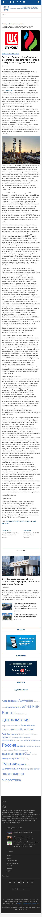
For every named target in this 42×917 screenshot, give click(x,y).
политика (30, 740)
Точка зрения (21, 551)
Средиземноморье (23, 750)
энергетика (5, 523)
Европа (9, 871)
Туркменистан (31, 759)
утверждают (9, 90)
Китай (31, 734)
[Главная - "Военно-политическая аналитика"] (21, 6)
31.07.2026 (18, 619)
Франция (28, 764)
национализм (7, 740)
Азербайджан (10, 521)
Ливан (13, 737)
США (27, 753)
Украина (21, 764)
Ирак (23, 729)
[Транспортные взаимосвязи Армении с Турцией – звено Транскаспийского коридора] (7, 606)
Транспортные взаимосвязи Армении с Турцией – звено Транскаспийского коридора (25, 606)
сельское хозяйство (7, 750)
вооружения (19, 713)
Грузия (25, 713)
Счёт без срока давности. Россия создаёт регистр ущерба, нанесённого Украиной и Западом (21, 581)
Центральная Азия (11, 769)
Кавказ (6, 733)
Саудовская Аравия (33, 746)
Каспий (21, 734)
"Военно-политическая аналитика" (28, 904)
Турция (33, 521)
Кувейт (35, 734)
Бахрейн (4, 707)
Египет (9, 729)
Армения (25, 700)
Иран (17, 521)
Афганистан (36, 701)
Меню (4, 15)
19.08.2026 (6, 587)
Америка (9, 868)
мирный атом (20, 737)
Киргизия (26, 734)
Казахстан (14, 734)
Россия (21, 521)
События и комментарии (10, 53)
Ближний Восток (12, 861)
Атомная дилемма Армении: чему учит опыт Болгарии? (25, 615)
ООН (18, 740)
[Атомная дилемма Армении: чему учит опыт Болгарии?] (7, 616)
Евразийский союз (11, 725)
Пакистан (22, 740)
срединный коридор (13, 754)
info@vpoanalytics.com (22, 889)
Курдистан (6, 737)
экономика (13, 774)
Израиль (15, 729)
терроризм (6, 759)
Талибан (34, 754)
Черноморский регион (30, 769)
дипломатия (15, 720)
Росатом (37, 740)
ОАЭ (15, 740)
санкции (27, 521)
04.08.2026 (18, 611)
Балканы (9, 866)
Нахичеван (27, 737)
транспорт (19, 758)
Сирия (16, 750)
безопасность (13, 707)
